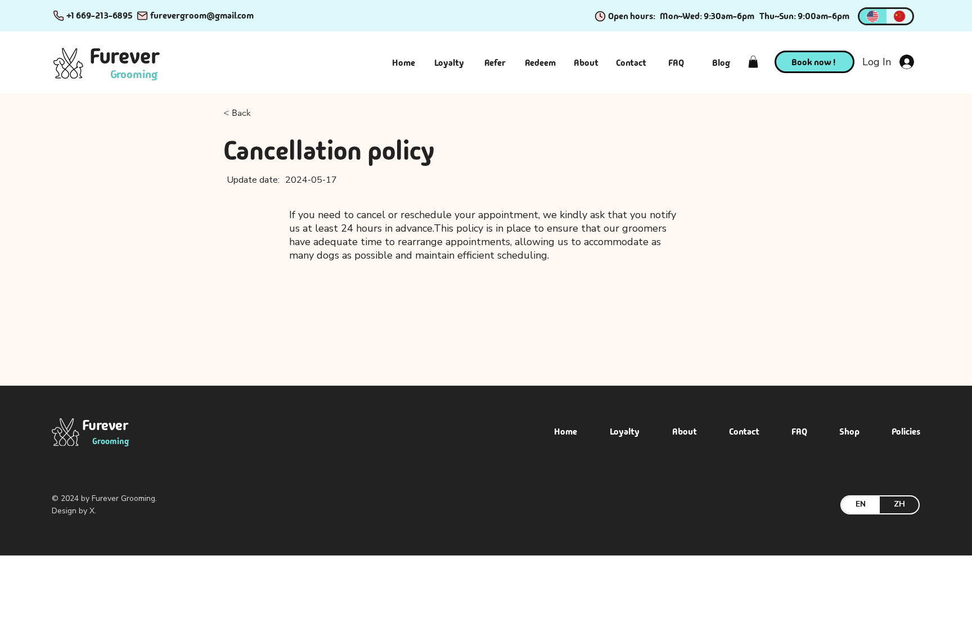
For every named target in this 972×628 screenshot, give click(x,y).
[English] (873, 16)
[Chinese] (899, 16)
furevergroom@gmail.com (202, 15)
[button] (753, 62)
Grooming (134, 74)
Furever (124, 56)
